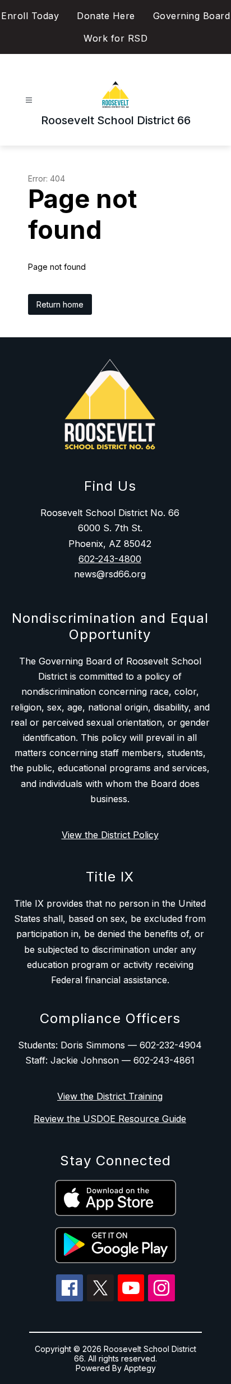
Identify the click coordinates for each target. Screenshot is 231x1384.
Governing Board (191, 15)
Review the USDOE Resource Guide (110, 1118)
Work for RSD (115, 38)
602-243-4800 (109, 558)
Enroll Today (30, 15)
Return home (60, 304)
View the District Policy (110, 834)
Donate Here (106, 15)
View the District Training (110, 1096)
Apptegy (140, 1368)
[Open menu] (28, 100)
